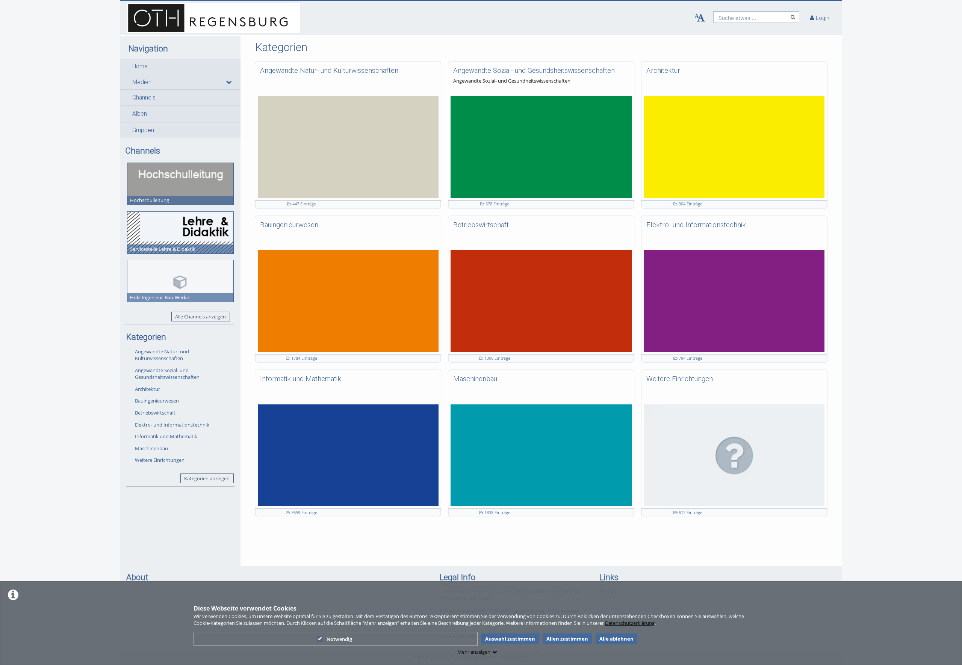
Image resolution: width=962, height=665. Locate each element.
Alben (139, 113)
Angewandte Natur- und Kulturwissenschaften (162, 355)
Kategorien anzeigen (207, 478)
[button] (180, 66)
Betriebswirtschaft (155, 412)
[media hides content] (228, 82)
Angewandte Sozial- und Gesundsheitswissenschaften (167, 374)
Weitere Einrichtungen (160, 460)
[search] (750, 17)
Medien (141, 82)
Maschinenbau (151, 448)
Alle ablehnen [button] (616, 638)
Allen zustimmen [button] (567, 638)
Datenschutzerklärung (630, 623)
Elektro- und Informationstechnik (172, 424)
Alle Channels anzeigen (200, 316)
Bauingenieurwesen (157, 400)
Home (140, 66)
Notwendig (339, 639)
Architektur (147, 389)
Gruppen (143, 130)
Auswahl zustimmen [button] (510, 638)
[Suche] (793, 17)
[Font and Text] (700, 18)
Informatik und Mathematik (166, 436)
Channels (144, 97)
